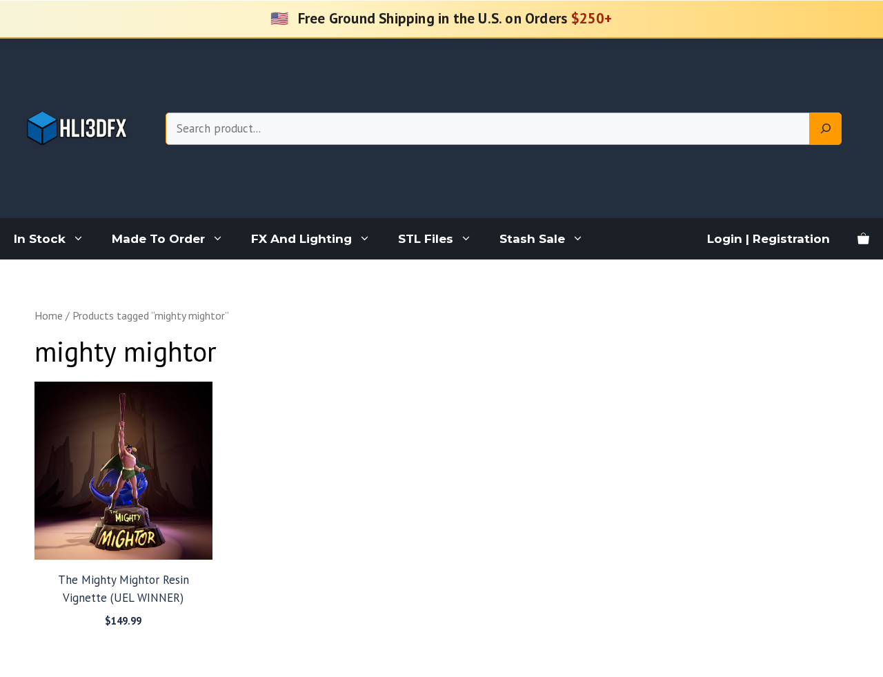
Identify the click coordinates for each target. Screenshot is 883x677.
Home (48, 315)
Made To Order (158, 239)
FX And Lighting (301, 239)
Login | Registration (768, 239)
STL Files (425, 239)
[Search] (826, 129)
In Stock (40, 239)
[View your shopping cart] (863, 238)
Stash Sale (532, 239)
